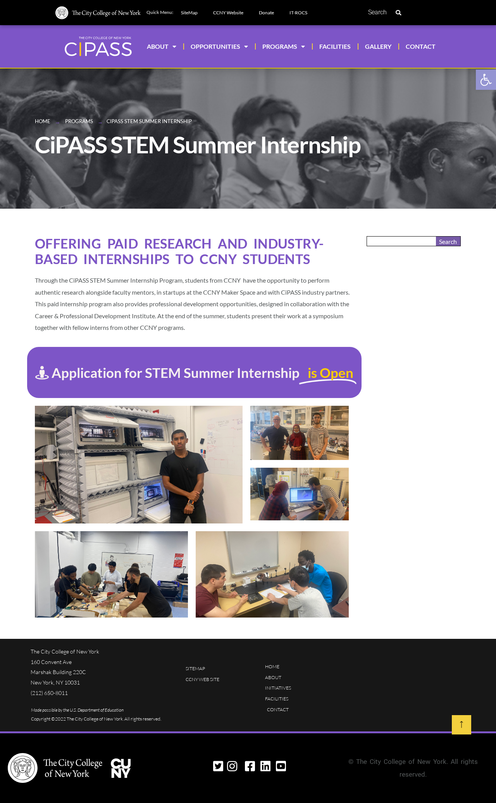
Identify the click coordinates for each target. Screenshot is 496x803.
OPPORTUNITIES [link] (215, 46)
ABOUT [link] (158, 46)
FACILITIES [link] (335, 46)
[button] (398, 13)
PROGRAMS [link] (279, 46)
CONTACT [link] (421, 46)
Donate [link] (266, 12)
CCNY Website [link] (228, 12)
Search (377, 12)
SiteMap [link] (189, 12)
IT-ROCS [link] (298, 12)
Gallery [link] (378, 46)
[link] (486, 80)
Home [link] (42, 121)
